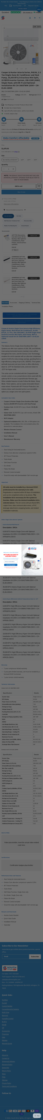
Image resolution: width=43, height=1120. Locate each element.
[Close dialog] (42, 545)
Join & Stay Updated (10, 565)
